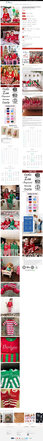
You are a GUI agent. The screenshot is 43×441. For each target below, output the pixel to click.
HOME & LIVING (25, 4)
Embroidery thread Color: (25, 35)
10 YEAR (34, 24)
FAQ (30, 4)
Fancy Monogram (24, 30)
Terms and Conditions (9, 433)
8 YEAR (29, 24)
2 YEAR (35, 20)
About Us (8, 432)
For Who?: (23, 14)
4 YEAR (29, 22)
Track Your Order (28, 0)
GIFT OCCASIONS (17, 4)
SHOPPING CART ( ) (35, 0)
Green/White (30, 13)
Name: (23, 32)
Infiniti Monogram (29, 30)
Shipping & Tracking (19, 432)
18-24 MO (30, 20)
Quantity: (23, 40)
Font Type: (23, 27)
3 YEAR (24, 22)
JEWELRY (21, 4)
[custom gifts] (9, 2)
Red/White (24, 13)
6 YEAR (24, 24)
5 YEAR (34, 22)
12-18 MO (25, 20)
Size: (23, 17)
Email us (28, 432)
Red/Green (27, 13)
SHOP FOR (12, 4)
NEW (28, 4)
